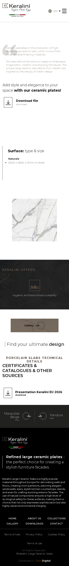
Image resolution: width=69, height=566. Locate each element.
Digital (43, 560)
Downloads (34, 523)
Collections (56, 518)
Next (52, 418)
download (21, 104)
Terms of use (34, 543)
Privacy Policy (34, 534)
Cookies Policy (56, 534)
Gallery (29, 325)
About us (34, 518)
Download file (27, 101)
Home (12, 518)
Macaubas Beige (11, 415)
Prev (17, 420)
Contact (56, 523)
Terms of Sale (12, 534)
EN (56, 11)
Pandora (56, 415)
